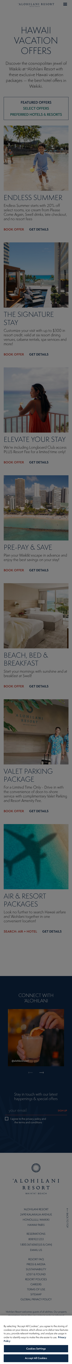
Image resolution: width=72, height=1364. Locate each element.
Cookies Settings (36, 1348)
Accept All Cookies (36, 1358)
